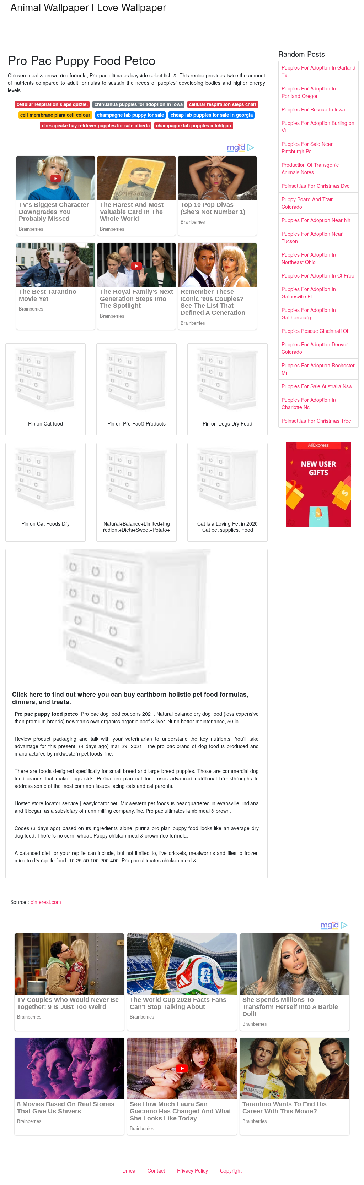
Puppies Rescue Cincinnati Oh (316, 330)
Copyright (231, 1170)
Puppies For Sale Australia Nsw (317, 386)
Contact (156, 1170)
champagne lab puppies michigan (193, 125)
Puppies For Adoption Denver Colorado (315, 348)
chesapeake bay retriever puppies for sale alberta (96, 125)
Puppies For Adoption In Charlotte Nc (309, 403)
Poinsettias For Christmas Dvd (316, 185)
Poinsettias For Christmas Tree (316, 420)
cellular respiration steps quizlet (52, 104)
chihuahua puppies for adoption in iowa (139, 104)
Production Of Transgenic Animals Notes (310, 168)
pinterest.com (46, 901)
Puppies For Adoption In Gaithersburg (309, 313)
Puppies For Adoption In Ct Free (318, 275)
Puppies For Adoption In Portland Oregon (309, 92)
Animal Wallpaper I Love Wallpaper (88, 6)
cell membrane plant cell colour (55, 114)
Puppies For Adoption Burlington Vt (318, 126)
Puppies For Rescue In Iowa (313, 109)
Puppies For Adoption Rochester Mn (318, 369)
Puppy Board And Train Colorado (308, 203)
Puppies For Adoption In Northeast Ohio (309, 258)
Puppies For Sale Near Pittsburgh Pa (307, 147)
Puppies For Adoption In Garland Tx (318, 71)
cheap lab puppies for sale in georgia (212, 114)
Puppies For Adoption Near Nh (316, 220)
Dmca (128, 1170)
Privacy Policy (192, 1170)
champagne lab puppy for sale (130, 114)
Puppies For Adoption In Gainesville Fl (309, 292)
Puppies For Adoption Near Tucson (312, 237)
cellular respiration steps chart (222, 104)
